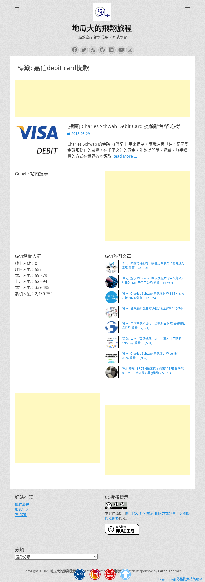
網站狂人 (22, 509)
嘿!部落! (21, 514)
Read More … (124, 156)
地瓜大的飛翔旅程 (102, 28)
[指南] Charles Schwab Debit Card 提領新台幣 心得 (124, 126)
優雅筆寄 (22, 504)
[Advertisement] (102, 98)
